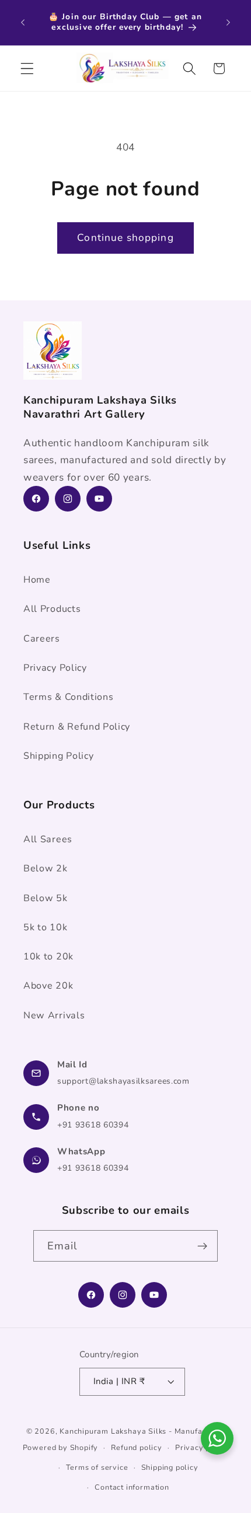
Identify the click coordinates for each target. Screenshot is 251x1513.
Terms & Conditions (68, 697)
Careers (41, 638)
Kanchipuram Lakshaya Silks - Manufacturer (142, 1431)
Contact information (132, 1487)
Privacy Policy (55, 667)
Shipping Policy (58, 756)
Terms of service (97, 1467)
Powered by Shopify (61, 1447)
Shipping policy (169, 1467)
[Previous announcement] (23, 22)
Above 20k (48, 985)
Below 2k (45, 868)
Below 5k (45, 898)
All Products (52, 609)
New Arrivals (54, 1015)
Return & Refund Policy (76, 726)
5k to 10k (45, 927)
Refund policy (136, 1447)
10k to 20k (48, 956)
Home (37, 579)
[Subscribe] (203, 1246)
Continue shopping (125, 237)
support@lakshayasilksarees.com (123, 1081)
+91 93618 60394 (92, 1124)
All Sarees (47, 839)
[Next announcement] (228, 22)
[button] (27, 68)
